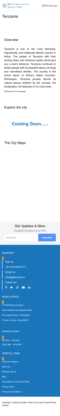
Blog (4, 376)
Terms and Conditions (11, 391)
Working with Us (9, 371)
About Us (6, 366)
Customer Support (10, 361)
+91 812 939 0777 (15, 267)
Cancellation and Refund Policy (16, 381)
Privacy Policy (8, 386)
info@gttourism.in (15, 277)
